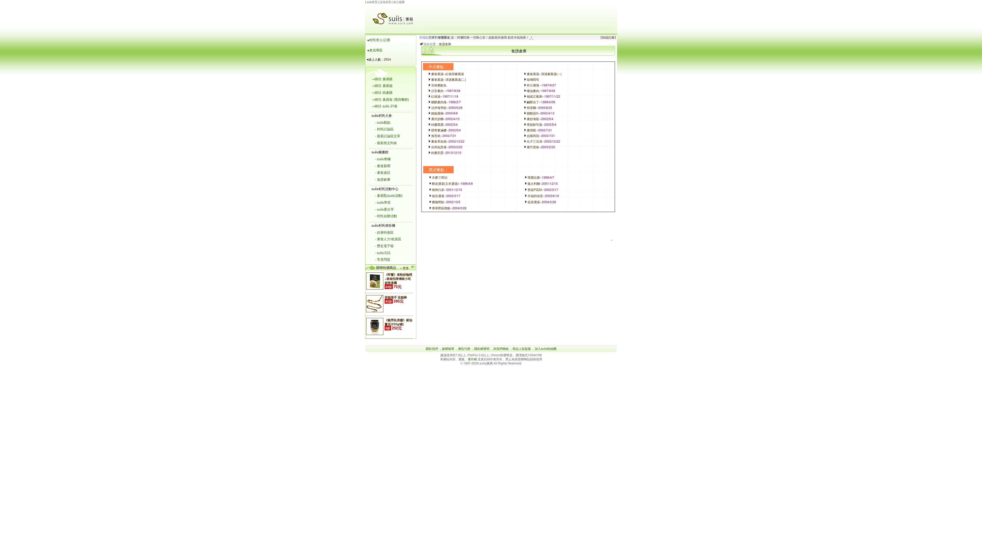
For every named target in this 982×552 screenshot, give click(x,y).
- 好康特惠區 (384, 232)
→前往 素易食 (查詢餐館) (390, 99)
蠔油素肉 (533, 90)
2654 (387, 59)
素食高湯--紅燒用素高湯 (447, 74)
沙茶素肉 (437, 90)
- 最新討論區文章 (387, 135)
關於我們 (432, 348)
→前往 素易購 (382, 78)
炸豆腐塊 (533, 85)
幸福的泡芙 (535, 195)
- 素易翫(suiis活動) (389, 195)
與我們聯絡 (501, 348)
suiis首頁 (372, 2)
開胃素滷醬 (439, 130)
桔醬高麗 (437, 124)
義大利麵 (534, 183)
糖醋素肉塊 (439, 102)
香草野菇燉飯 (441, 208)
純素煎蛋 (437, 152)
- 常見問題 (382, 259)
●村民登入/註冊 (378, 39)
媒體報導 (448, 348)
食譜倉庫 (445, 44)
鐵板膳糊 (437, 113)
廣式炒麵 (437, 119)
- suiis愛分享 (384, 209)
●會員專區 (375, 50)
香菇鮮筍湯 (534, 124)
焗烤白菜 (438, 189)
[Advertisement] (519, 15)
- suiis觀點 (382, 122)
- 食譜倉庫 (382, 179)
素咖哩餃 (438, 202)
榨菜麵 (531, 107)
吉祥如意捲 (439, 147)
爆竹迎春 (533, 147)
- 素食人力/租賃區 (388, 238)
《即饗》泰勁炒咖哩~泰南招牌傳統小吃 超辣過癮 (398, 278)
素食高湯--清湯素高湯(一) (544, 74)
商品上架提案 (521, 348)
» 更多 (404, 268)
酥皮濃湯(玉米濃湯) (445, 183)
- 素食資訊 (382, 172)
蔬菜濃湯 (534, 202)
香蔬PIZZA (535, 189)
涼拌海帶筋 (439, 107)
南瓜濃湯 (438, 195)
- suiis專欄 (382, 158)
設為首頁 (385, 2)
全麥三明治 (439, 177)
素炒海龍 (533, 119)
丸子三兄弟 (534, 141)
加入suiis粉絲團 (545, 348)
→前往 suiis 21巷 (384, 105)
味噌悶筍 (533, 79)
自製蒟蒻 (533, 135)
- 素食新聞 (382, 165)
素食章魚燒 (439, 141)
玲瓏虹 (424, 37)
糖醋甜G (532, 113)
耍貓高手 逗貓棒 (396, 297)
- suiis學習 (382, 202)
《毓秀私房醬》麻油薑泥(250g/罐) (398, 322)
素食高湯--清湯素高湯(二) (448, 79)
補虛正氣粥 (534, 96)
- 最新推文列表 (386, 142)
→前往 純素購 (382, 92)
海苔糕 (435, 135)
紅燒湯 (435, 96)
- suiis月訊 (382, 252)
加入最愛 (399, 2)
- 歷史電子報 (384, 245)
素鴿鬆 (531, 130)
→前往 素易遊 (382, 85)
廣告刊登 (464, 348)
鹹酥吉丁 (533, 102)
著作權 (473, 359)
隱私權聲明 (481, 348)
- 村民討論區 (384, 128)
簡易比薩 (534, 177)
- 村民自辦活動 (386, 215)
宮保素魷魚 (439, 85)
